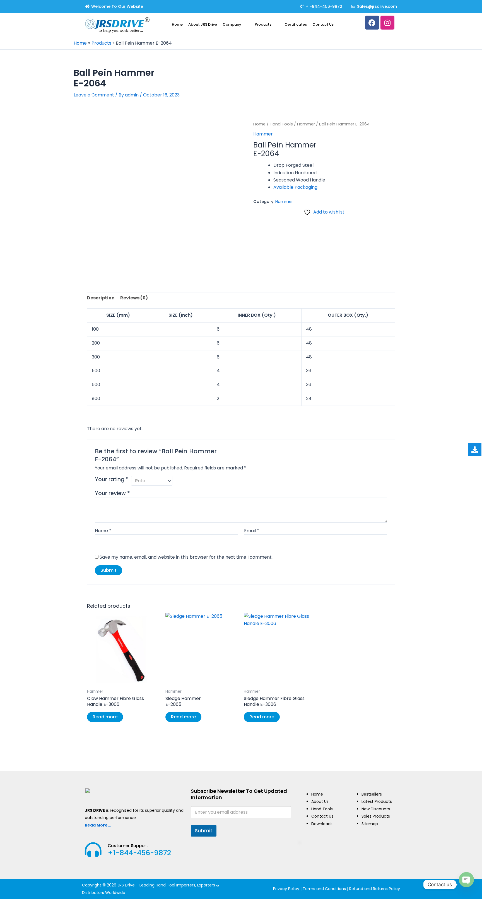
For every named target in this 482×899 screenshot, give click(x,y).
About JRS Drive (202, 24)
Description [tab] (101, 298)
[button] (236, 24)
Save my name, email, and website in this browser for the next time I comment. (186, 557)
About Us (320, 801)
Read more (105, 717)
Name (103, 530)
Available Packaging (295, 187)
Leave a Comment (94, 95)
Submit (203, 830)
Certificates (296, 24)
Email (251, 530)
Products (263, 24)
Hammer (306, 124)
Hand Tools (281, 124)
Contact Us (323, 24)
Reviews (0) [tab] (134, 298)
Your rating (112, 479)
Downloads (321, 824)
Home (177, 24)
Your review (112, 493)
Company (232, 24)
